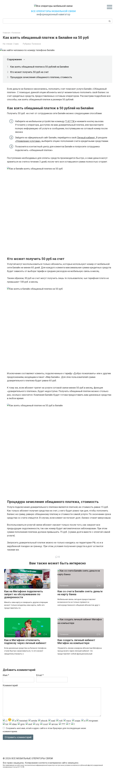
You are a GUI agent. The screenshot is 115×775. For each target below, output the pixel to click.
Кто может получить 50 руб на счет (29, 72)
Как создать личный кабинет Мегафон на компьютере (76, 641)
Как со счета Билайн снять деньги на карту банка (80, 593)
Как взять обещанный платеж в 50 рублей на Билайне (39, 66)
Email (40, 675)
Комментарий (10, 685)
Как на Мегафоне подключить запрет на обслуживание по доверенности (23, 594)
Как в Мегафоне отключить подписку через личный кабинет (25, 641)
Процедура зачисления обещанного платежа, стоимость (41, 77)
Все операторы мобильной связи (53, 11)
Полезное (36, 44)
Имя (6, 675)
